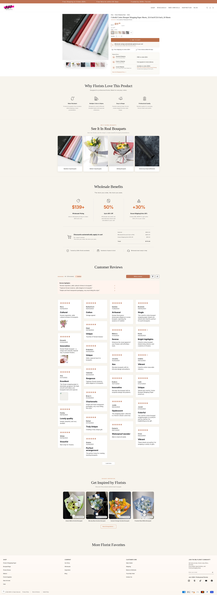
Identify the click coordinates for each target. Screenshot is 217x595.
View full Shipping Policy (119, 72)
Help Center (129, 563)
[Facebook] (212, 581)
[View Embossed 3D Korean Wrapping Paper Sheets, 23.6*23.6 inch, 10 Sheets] (142, 499)
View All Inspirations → (108, 526)
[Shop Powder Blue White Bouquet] (143, 505)
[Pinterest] (195, 581)
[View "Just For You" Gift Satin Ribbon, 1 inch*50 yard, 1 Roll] (144, 515)
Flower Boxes (7, 570)
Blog (66, 573)
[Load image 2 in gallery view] (73, 64)
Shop (112, 14)
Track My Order (130, 573)
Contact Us (129, 577)
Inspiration (67, 570)
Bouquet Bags (7, 566)
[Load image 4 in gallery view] (83, 64)
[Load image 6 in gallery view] (93, 64)
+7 (131, 32)
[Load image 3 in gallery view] (78, 64)
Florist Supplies (7, 577)
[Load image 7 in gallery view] (97, 64)
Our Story (67, 563)
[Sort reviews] (157, 276)
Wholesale (67, 566)
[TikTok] (200, 581)
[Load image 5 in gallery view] (88, 64)
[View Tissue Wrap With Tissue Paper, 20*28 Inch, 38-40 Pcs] (144, 512)
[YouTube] (206, 581)
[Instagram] (189, 581)
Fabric (128, 14)
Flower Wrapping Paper (120, 14)
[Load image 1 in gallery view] (68, 64)
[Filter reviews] (153, 276)
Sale (4, 584)
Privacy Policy (25, 592)
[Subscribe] (212, 572)
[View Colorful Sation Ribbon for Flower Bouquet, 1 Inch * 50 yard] (97, 514)
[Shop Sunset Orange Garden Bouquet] (120, 505)
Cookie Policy (46, 592)
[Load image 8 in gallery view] (102, 64)
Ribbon (5, 573)
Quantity (113, 36)
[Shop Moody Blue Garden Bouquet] (97, 505)
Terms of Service (36, 592)
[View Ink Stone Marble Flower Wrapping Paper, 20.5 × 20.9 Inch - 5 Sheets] (117, 499)
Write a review (138, 276)
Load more (108, 463)
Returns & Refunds (131, 570)
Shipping (128, 566)
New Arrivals (6, 580)
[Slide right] (107, 64)
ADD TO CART (136, 40)
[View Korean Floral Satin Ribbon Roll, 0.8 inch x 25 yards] (73, 516)
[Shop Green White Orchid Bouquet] (74, 505)
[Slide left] (63, 64)
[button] (207, 7)
